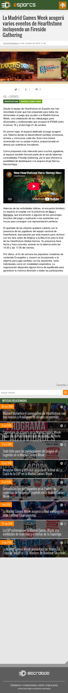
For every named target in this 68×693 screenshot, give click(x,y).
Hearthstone (11, 101)
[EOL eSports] (20, 5)
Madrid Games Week (31, 101)
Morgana (8, 214)
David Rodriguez (11, 43)
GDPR (41, 685)
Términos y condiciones (23, 685)
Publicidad (52, 685)
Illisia (51, 211)
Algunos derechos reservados (39, 688)
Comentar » (62, 384)
